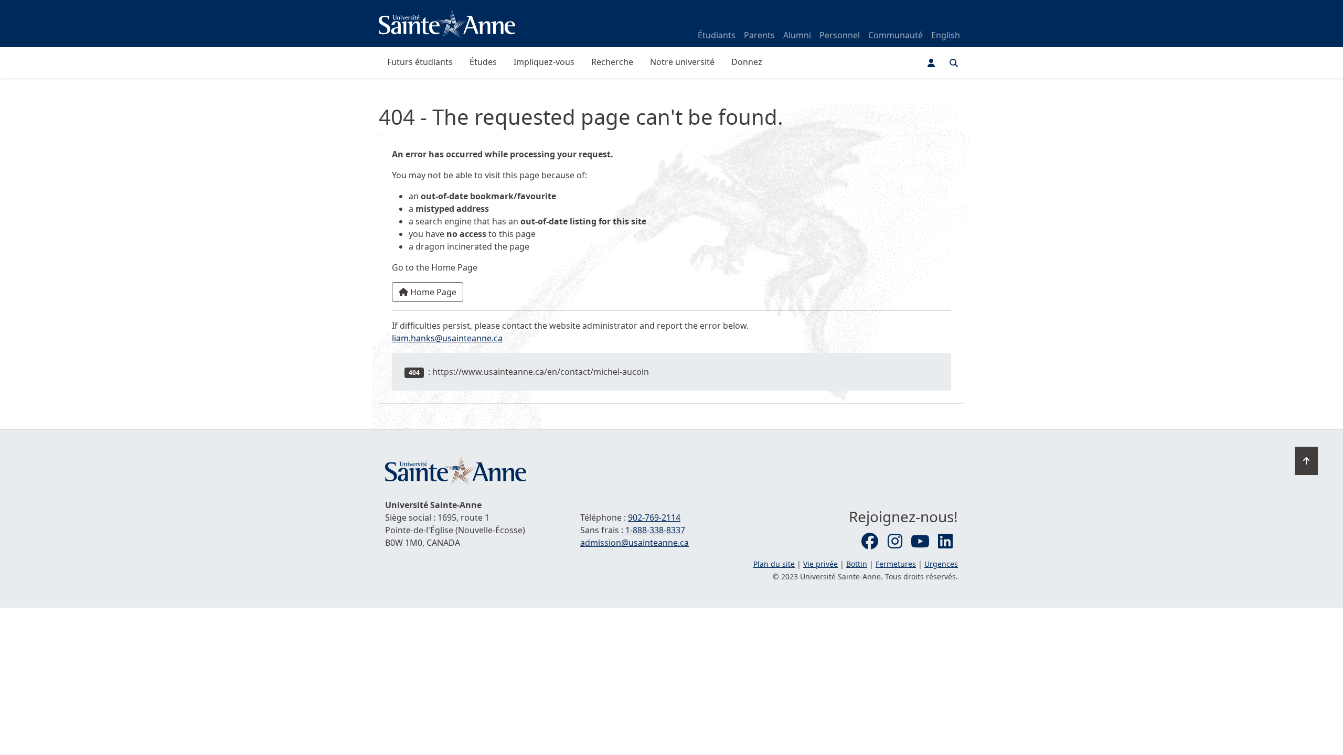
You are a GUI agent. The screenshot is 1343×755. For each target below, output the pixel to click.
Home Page (432, 292)
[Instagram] (895, 542)
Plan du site (774, 564)
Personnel (839, 35)
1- (655, 530)
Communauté (895, 35)
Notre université (682, 62)
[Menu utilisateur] (931, 62)
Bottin (856, 564)
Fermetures (896, 564)
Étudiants (717, 35)
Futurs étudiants (420, 62)
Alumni (797, 35)
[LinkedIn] (945, 542)
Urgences (941, 564)
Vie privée (820, 564)
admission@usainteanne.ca (634, 542)
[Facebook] (869, 542)
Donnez (746, 62)
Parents (759, 35)
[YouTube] (920, 542)
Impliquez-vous (544, 62)
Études (483, 62)
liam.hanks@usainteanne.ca (447, 338)
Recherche (612, 62)
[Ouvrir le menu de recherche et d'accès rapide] (953, 62)
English (945, 35)
